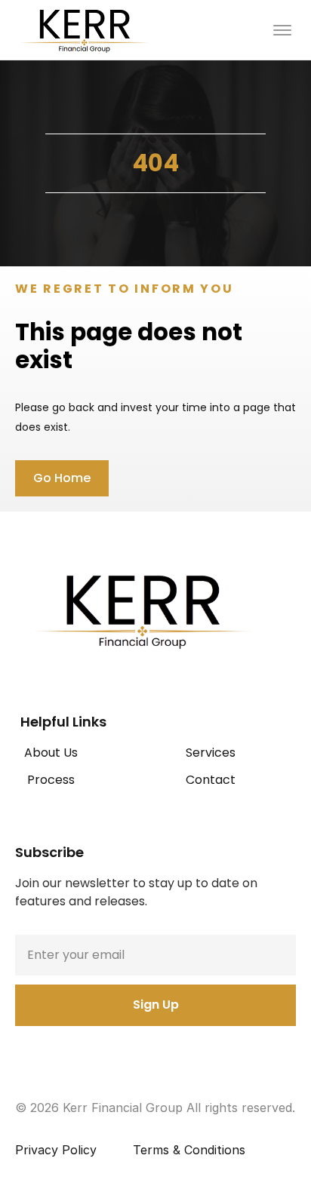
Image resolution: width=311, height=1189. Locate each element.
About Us (51, 752)
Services (211, 752)
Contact (211, 779)
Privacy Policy (56, 1149)
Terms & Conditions (189, 1149)
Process (51, 779)
